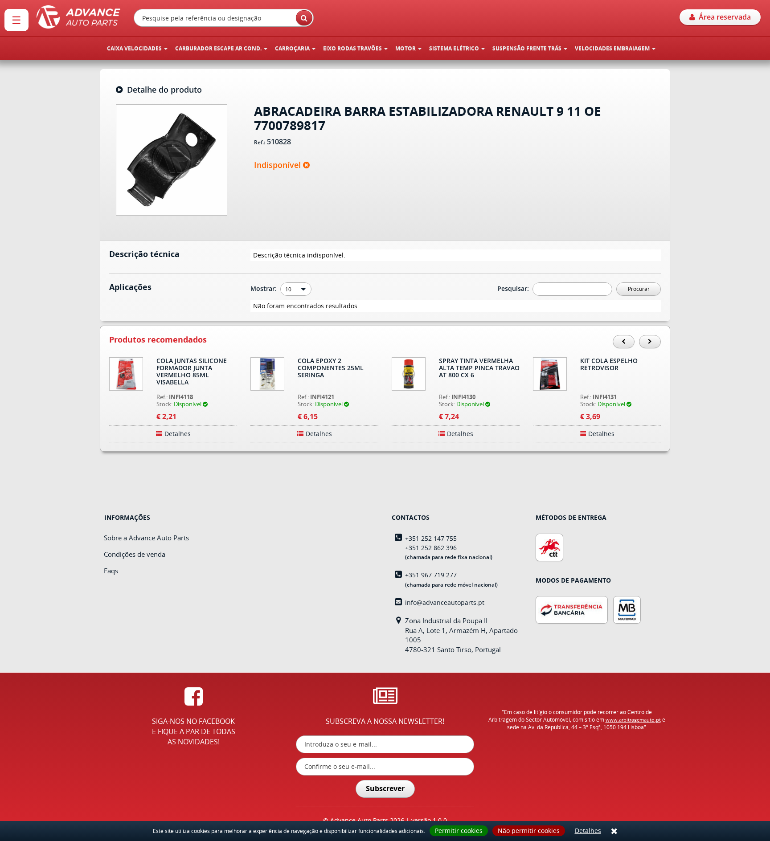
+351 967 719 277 (431, 575)
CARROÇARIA (293, 48)
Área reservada (723, 17)
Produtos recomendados (158, 339)
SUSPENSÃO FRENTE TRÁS (527, 48)
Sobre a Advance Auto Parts (146, 537)
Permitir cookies (459, 830)
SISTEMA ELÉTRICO (454, 48)
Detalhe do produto (162, 90)
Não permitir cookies (529, 830)
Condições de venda (134, 554)
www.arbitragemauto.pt (633, 719)
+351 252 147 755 (431, 538)
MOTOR (406, 48)
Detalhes (588, 830)
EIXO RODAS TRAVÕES (353, 48)
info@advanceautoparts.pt (444, 602)
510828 (279, 142)
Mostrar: (264, 288)
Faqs (111, 570)
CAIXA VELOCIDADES (135, 48)
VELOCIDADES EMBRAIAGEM (613, 48)
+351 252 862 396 (431, 547)
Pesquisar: (514, 288)
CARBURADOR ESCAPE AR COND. (219, 48)
